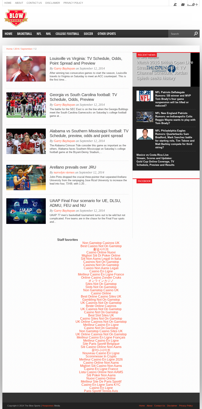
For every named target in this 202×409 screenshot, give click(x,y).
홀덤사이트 (101, 249)
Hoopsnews (48, 405)
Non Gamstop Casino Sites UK (101, 331)
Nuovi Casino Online (101, 378)
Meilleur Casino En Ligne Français (101, 337)
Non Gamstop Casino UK (101, 290)
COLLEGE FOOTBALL (67, 34)
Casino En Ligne (101, 271)
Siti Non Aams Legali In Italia (101, 258)
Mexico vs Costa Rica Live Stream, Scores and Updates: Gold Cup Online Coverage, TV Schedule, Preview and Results (155, 159)
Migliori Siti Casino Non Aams (101, 365)
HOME (8, 34)
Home (7, 3)
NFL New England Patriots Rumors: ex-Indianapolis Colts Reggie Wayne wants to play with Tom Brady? (175, 118)
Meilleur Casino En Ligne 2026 (101, 359)
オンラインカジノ (101, 280)
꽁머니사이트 (101, 350)
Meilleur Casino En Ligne (101, 324)
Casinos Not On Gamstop (101, 261)
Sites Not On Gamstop (101, 284)
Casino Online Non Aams (101, 362)
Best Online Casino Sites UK (101, 296)
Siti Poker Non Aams (101, 375)
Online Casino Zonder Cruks (101, 277)
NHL (48, 34)
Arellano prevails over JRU (73, 167)
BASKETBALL (24, 34)
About (19, 3)
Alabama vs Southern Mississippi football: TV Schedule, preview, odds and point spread (89, 133)
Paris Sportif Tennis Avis (101, 391)
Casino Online (101, 293)
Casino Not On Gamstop (101, 312)
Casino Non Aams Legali (101, 268)
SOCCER (88, 34)
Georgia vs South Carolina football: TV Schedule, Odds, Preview (83, 97)
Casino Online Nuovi (101, 252)
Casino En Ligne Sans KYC (101, 384)
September (26, 48)
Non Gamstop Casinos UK (101, 243)
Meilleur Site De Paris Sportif (101, 381)
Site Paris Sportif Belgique (101, 343)
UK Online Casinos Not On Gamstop (101, 321)
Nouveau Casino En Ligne (101, 353)
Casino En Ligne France (101, 369)
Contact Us (34, 3)
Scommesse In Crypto (101, 356)
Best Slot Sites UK (101, 315)
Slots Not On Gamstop (101, 287)
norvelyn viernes (64, 172)
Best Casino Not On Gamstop (101, 246)
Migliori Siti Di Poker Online (101, 255)
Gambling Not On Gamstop (101, 299)
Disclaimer (52, 3)
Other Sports (107, 34)
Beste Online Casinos (101, 306)
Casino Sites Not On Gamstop (101, 318)
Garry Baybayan (64, 68)
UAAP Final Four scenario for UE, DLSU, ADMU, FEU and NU (85, 203)
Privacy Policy (73, 3)
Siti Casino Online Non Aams (101, 347)
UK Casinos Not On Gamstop (101, 302)
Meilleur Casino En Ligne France (101, 274)
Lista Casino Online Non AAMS (101, 372)
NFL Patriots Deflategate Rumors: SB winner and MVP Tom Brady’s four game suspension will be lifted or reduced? (173, 99)
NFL (39, 34)
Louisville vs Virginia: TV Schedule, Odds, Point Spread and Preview (86, 60)
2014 (16, 48)
